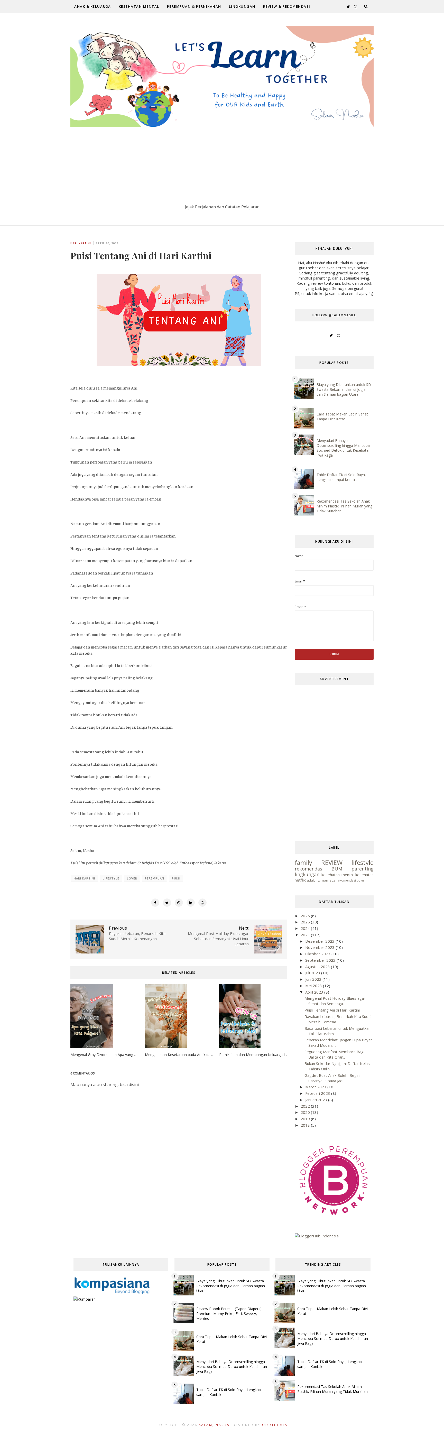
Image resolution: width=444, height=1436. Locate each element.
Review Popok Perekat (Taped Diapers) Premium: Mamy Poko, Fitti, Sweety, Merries (229, 1313)
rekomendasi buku (350, 880)
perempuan (154, 878)
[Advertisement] (222, 165)
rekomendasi (309, 869)
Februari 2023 (318, 1093)
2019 (306, 1118)
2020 (306, 1112)
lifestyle (111, 878)
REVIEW (332, 862)
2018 (306, 1125)
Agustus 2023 (318, 966)
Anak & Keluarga (92, 6)
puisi (176, 878)
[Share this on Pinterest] (179, 902)
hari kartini (80, 243)
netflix (300, 880)
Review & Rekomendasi (286, 6)
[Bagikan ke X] (167, 902)
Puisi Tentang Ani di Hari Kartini (332, 1010)
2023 (306, 934)
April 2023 (314, 992)
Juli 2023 (313, 972)
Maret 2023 (316, 1086)
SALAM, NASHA (214, 1425)
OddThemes (275, 1425)
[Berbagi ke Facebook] (155, 902)
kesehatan (364, 874)
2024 (306, 928)
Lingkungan (242, 6)
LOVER (132, 878)
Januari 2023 (316, 1099)
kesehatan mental (337, 874)
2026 (306, 915)
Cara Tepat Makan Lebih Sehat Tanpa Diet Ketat (342, 416)
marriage (328, 880)
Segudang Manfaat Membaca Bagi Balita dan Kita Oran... (334, 1054)
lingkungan (307, 874)
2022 (306, 1106)
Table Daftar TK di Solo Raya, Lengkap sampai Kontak (341, 477)
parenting (362, 869)
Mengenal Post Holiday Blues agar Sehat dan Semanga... (334, 1001)
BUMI (337, 869)
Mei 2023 (314, 985)
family (303, 862)
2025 (306, 921)
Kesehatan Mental (139, 6)
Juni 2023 (313, 979)
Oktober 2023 (318, 953)
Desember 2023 (320, 941)
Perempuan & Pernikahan (194, 6)
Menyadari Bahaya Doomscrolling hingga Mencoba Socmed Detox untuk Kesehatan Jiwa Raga (344, 448)
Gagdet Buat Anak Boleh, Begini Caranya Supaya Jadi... (332, 1078)
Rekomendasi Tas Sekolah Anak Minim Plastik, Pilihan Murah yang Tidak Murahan (344, 506)
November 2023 (320, 947)
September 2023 (321, 960)
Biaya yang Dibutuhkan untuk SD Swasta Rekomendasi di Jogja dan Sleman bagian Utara (344, 389)
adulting (313, 880)
